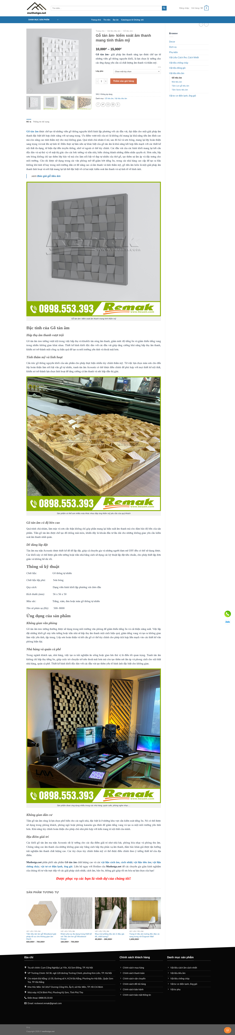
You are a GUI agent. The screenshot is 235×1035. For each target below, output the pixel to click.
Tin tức (106, 20)
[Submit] (164, 8)
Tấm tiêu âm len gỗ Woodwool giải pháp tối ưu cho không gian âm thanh (41, 936)
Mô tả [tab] (28, 122)
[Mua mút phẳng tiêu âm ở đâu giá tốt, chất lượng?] (111, 913)
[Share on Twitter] (103, 104)
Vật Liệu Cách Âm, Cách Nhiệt (184, 57)
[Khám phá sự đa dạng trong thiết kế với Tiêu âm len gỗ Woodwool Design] (76, 913)
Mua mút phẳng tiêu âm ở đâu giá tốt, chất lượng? (109, 935)
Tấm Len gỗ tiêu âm (180, 86)
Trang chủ (96, 20)
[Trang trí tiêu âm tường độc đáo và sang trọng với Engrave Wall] (145, 913)
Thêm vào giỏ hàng (123, 81)
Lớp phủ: (99, 71)
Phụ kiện (173, 52)
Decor (172, 42)
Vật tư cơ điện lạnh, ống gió (182, 96)
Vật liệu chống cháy (178, 63)
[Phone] (227, 614)
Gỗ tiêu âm (177, 78)
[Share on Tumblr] (118, 104)
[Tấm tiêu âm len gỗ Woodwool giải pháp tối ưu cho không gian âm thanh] (42, 913)
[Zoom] (30, 90)
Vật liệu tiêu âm (176, 73)
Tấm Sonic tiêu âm (180, 90)
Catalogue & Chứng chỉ (132, 20)
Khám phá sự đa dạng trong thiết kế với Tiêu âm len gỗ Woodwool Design (76, 936)
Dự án (116, 20)
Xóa (159, 67)
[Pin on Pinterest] (113, 104)
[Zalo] (227, 622)
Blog (28, 1027)
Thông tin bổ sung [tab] (41, 122)
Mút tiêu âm (177, 82)
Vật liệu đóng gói (177, 68)
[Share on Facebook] (98, 104)
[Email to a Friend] (108, 104)
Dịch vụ (173, 47)
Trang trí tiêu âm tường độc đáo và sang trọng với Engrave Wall (144, 935)
